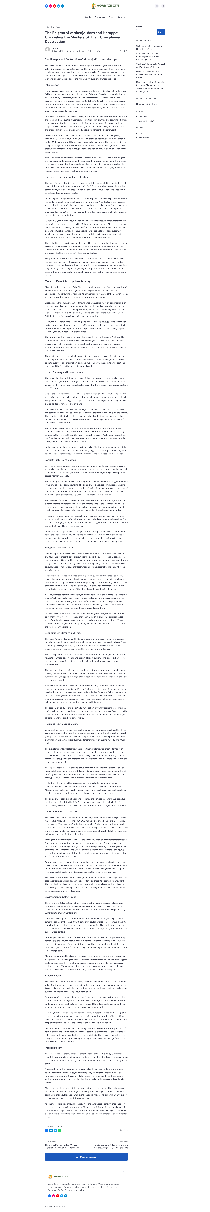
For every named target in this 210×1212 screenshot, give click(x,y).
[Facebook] (46, 6)
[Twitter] (58, 6)
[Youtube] (54, 6)
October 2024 (145, 116)
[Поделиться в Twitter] (55, 1130)
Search (139, 26)
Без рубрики (144, 137)
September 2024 (146, 120)
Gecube (55, 48)
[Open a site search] (163, 6)
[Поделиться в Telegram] (50, 1130)
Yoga (141, 133)
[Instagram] (50, 6)
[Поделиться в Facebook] (46, 1130)
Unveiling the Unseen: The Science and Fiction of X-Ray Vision (149, 74)
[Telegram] (62, 6)
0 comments (95, 51)
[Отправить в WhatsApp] (59, 1130)
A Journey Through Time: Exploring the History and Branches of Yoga (147, 56)
